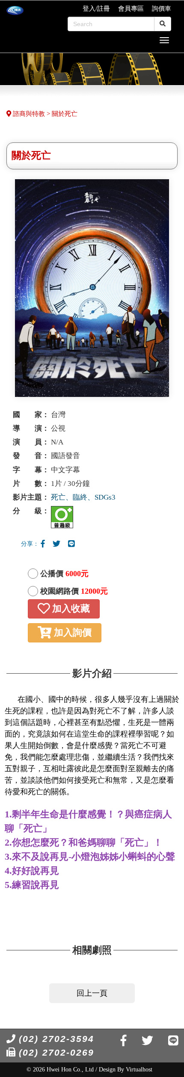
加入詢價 (71, 632)
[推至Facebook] (43, 544)
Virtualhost (139, 1069)
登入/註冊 (96, 8)
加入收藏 (70, 609)
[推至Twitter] (56, 544)
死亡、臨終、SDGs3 (83, 497)
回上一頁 (92, 993)
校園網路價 (74, 591)
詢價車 (161, 8)
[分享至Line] (71, 544)
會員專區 (131, 8)
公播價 (64, 573)
